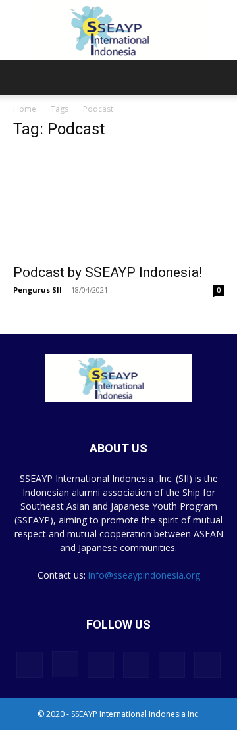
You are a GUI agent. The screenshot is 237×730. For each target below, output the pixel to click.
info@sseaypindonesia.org (144, 575)
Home (24, 108)
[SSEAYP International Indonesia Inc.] (118, 30)
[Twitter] (172, 665)
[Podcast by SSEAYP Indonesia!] (118, 204)
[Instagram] (65, 664)
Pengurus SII (37, 290)
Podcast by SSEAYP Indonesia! (107, 272)
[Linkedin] (101, 665)
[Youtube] (207, 665)
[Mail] (136, 665)
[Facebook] (29, 665)
